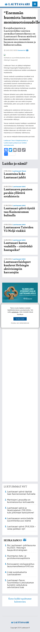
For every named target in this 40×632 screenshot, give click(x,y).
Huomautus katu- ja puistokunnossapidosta (18, 557)
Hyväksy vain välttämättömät (20, 323)
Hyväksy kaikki (20, 319)
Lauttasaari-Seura (19, 171)
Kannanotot (22, 50)
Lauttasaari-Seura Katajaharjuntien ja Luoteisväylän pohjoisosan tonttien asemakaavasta (16, 142)
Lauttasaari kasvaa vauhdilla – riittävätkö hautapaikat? (18, 246)
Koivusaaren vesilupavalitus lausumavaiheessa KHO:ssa (20, 565)
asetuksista (15, 312)
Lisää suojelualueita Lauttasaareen (17, 573)
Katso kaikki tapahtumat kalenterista (20, 600)
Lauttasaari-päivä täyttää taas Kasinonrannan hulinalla (19, 211)
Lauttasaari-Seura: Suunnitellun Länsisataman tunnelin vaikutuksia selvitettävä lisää (20, 584)
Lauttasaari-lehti (19, 186)
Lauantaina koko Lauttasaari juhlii (15, 175)
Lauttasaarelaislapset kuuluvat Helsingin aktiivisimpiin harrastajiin (17, 267)
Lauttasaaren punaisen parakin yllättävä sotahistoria (18, 193)
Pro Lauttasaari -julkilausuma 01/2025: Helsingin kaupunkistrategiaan (21, 547)
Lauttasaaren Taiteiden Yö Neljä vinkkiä (18, 229)
